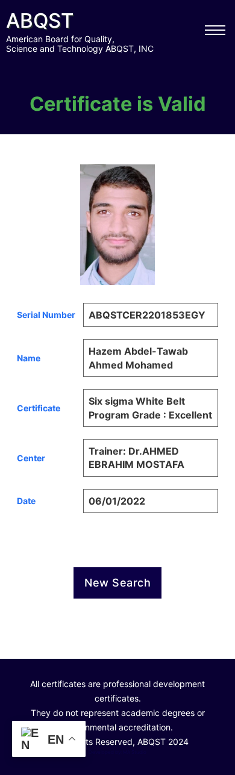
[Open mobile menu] (215, 30)
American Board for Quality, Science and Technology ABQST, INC (80, 44)
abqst (40, 20)
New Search (117, 582)
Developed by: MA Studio (117, 752)
